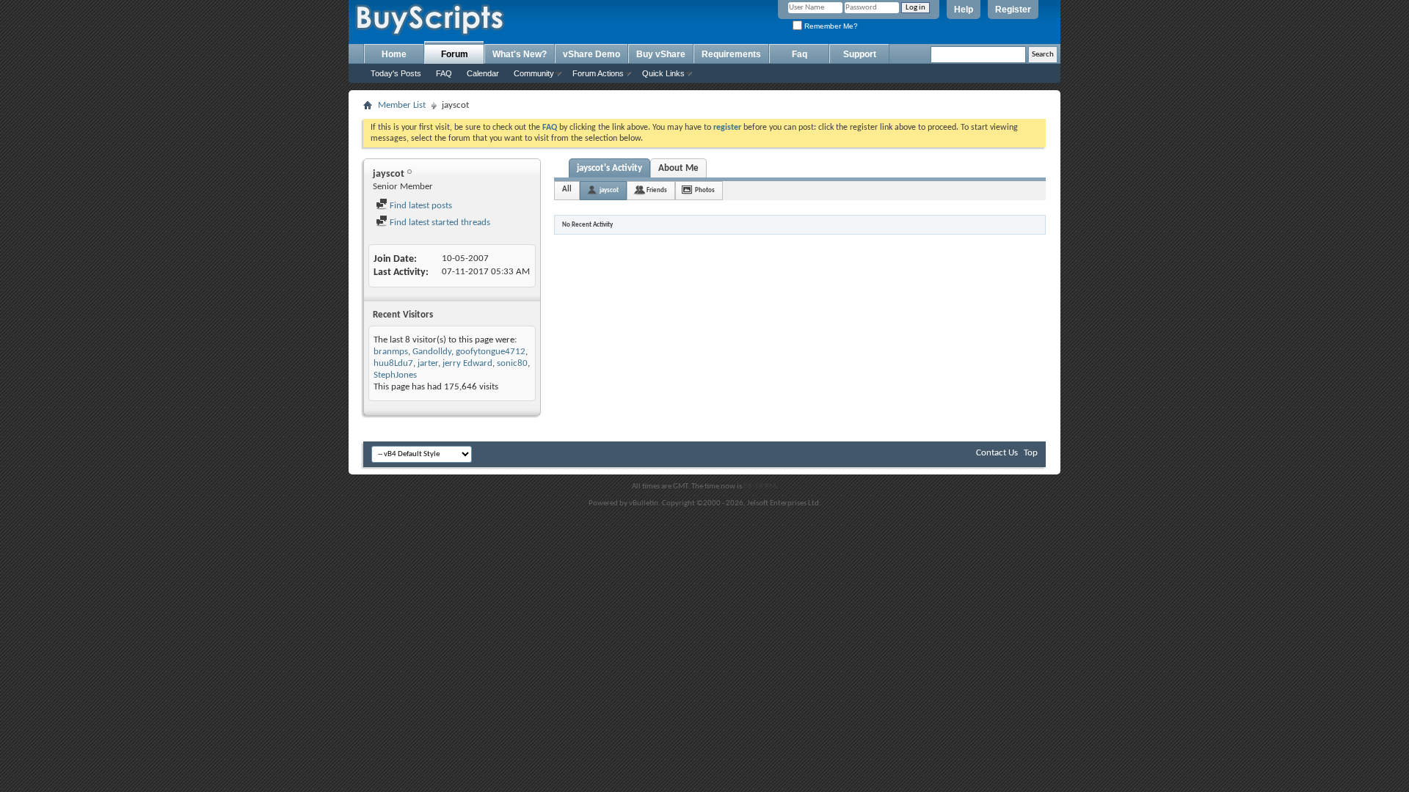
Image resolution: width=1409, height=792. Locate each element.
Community (534, 73)
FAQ (444, 73)
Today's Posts (396, 73)
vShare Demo (591, 54)
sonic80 (512, 363)
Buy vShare (660, 54)
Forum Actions (598, 73)
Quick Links (663, 73)
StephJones (395, 375)
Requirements (731, 54)
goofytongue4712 (490, 351)
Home (394, 54)
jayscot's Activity (609, 168)
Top (1031, 453)
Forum (454, 54)
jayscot (609, 190)
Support (859, 54)
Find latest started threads (438, 222)
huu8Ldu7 (393, 363)
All (567, 190)
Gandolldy (431, 351)
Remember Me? (830, 26)
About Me (678, 168)
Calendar (483, 73)
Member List (402, 105)
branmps (391, 351)
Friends (657, 190)
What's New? (519, 54)
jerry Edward (467, 363)
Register (1013, 9)
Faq (799, 54)
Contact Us (997, 453)
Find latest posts (419, 205)
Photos (705, 190)
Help (963, 9)
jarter (428, 363)
